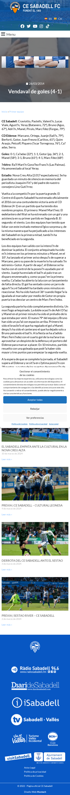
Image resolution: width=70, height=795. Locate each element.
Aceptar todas (35, 399)
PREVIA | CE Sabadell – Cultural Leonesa (32, 505)
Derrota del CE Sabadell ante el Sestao (32, 560)
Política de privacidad (38, 424)
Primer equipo (16, 111)
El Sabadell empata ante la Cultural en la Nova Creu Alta (34, 448)
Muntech (41, 791)
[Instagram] (41, 26)
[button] (35, 34)
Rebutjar (35, 408)
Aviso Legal (53, 424)
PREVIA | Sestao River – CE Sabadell (28, 615)
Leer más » (7, 459)
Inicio (4, 111)
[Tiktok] (47, 26)
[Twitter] (29, 26)
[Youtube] (35, 26)
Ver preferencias (35, 417)
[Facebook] (22, 26)
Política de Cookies (20, 424)
